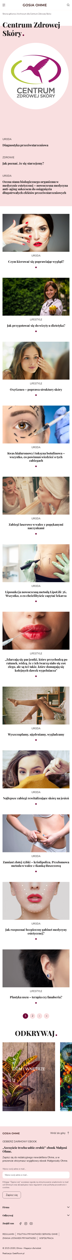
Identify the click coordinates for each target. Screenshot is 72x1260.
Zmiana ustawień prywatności (19, 1238)
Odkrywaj (8, 1215)
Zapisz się (12, 1195)
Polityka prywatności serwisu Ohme (37, 1234)
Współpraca (46, 1238)
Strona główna (9, 14)
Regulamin (8, 1234)
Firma (6, 1207)
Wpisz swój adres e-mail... (14, 1169)
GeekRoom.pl (18, 1253)
